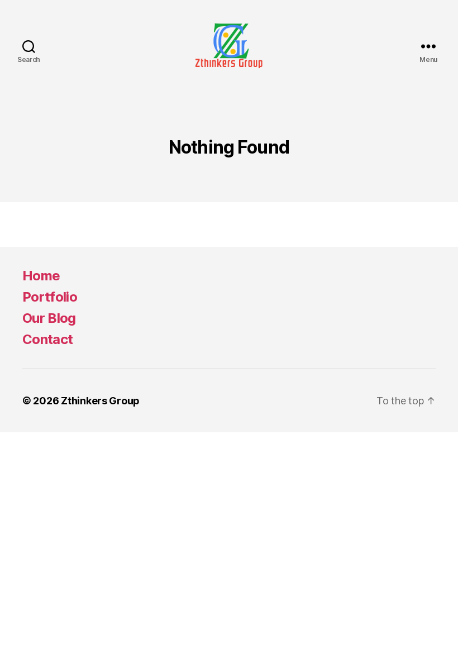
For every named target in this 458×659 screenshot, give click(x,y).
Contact (47, 339)
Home (41, 276)
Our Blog (49, 318)
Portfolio (49, 297)
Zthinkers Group (100, 401)
